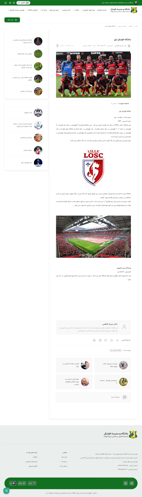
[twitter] (105, 340)
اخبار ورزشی (67, 10)
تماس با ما (63, 466)
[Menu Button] (6, 491)
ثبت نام (64, 457)
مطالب (64, 453)
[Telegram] (117, 340)
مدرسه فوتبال (101, 10)
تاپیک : (89, 46)
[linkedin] (94, 340)
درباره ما (44, 10)
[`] (10, 3)
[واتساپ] (125, 483)
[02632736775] (14, 3)
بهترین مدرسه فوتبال (17, 10)
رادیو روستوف (54, 10)
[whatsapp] (111, 340)
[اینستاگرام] (131, 483)
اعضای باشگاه (33, 10)
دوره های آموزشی (89, 10)
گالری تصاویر (33, 466)
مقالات (77, 10)
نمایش (114, 103)
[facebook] (99, 340)
